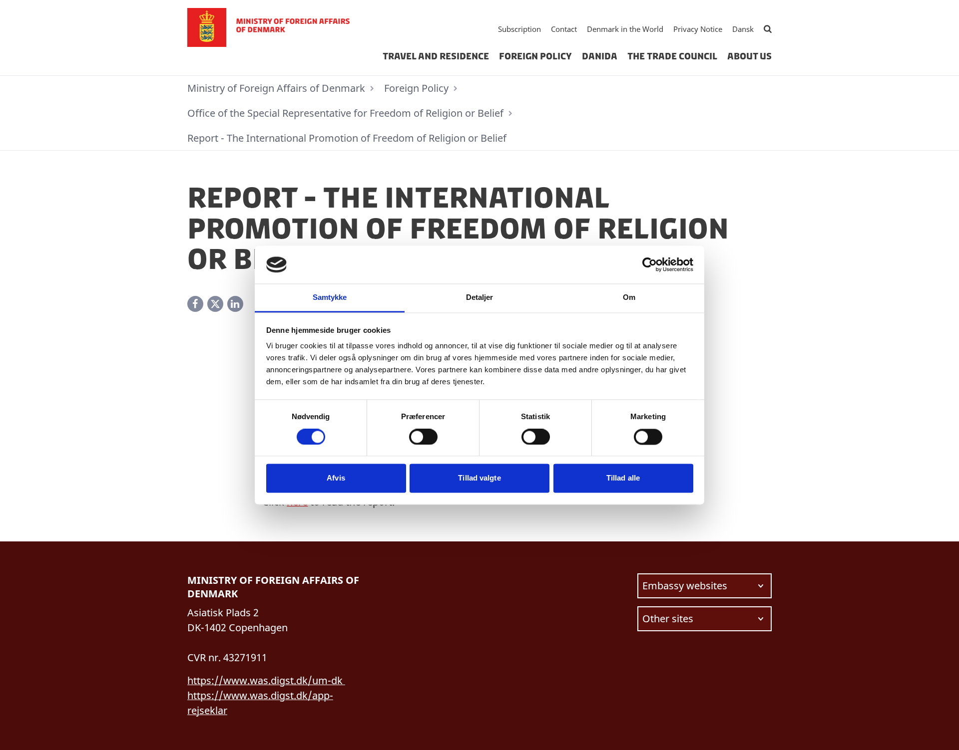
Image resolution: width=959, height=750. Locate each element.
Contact (564, 29)
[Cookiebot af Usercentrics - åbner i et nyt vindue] (649, 264)
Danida (599, 56)
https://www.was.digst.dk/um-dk (266, 680)
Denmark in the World (625, 29)
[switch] (423, 437)
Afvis (336, 478)
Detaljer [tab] (479, 297)
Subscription (519, 29)
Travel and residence (436, 56)
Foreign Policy (535, 56)
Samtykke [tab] (330, 297)
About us (749, 56)
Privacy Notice (697, 29)
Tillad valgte (479, 478)
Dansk (743, 29)
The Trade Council (672, 56)
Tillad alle (623, 478)
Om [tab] (629, 297)
